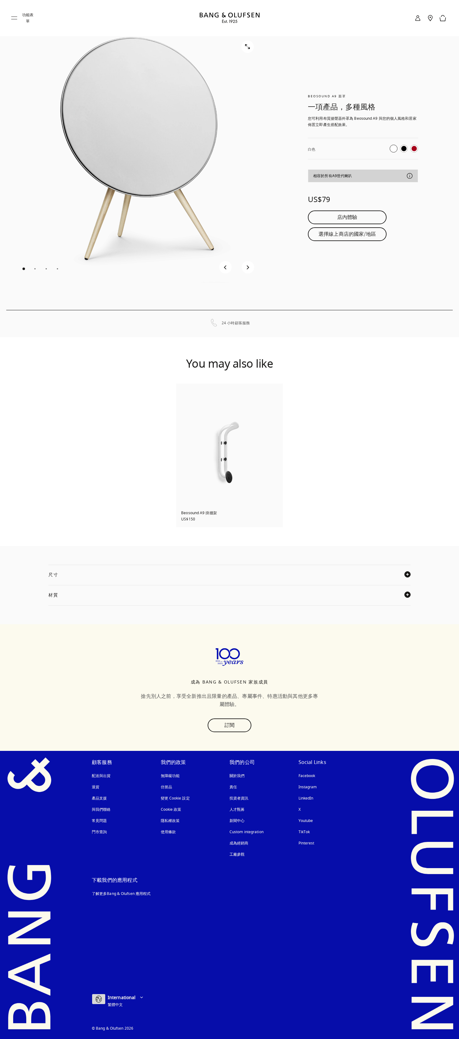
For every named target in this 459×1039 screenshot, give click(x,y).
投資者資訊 (239, 798)
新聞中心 (237, 821)
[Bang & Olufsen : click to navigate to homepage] (229, 18)
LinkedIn (306, 798)
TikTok (304, 832)
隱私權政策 (170, 821)
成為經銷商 (239, 843)
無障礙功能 (170, 776)
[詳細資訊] (410, 176)
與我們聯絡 (101, 809)
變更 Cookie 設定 (175, 798)
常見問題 (99, 821)
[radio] (393, 148)
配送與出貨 (101, 776)
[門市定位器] (430, 18)
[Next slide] (248, 267)
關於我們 (237, 776)
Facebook (307, 776)
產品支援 (99, 798)
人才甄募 (237, 809)
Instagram (308, 787)
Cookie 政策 (171, 809)
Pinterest (306, 843)
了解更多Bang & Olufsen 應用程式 (121, 893)
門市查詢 (99, 832)
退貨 (95, 787)
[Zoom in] (247, 47)
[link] (418, 18)
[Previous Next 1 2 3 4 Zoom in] (136, 155)
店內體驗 (347, 217)
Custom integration (247, 832)
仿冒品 (167, 787)
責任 (233, 787)
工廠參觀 (237, 854)
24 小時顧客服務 (236, 323)
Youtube (306, 821)
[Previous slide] (225, 267)
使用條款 (168, 832)
